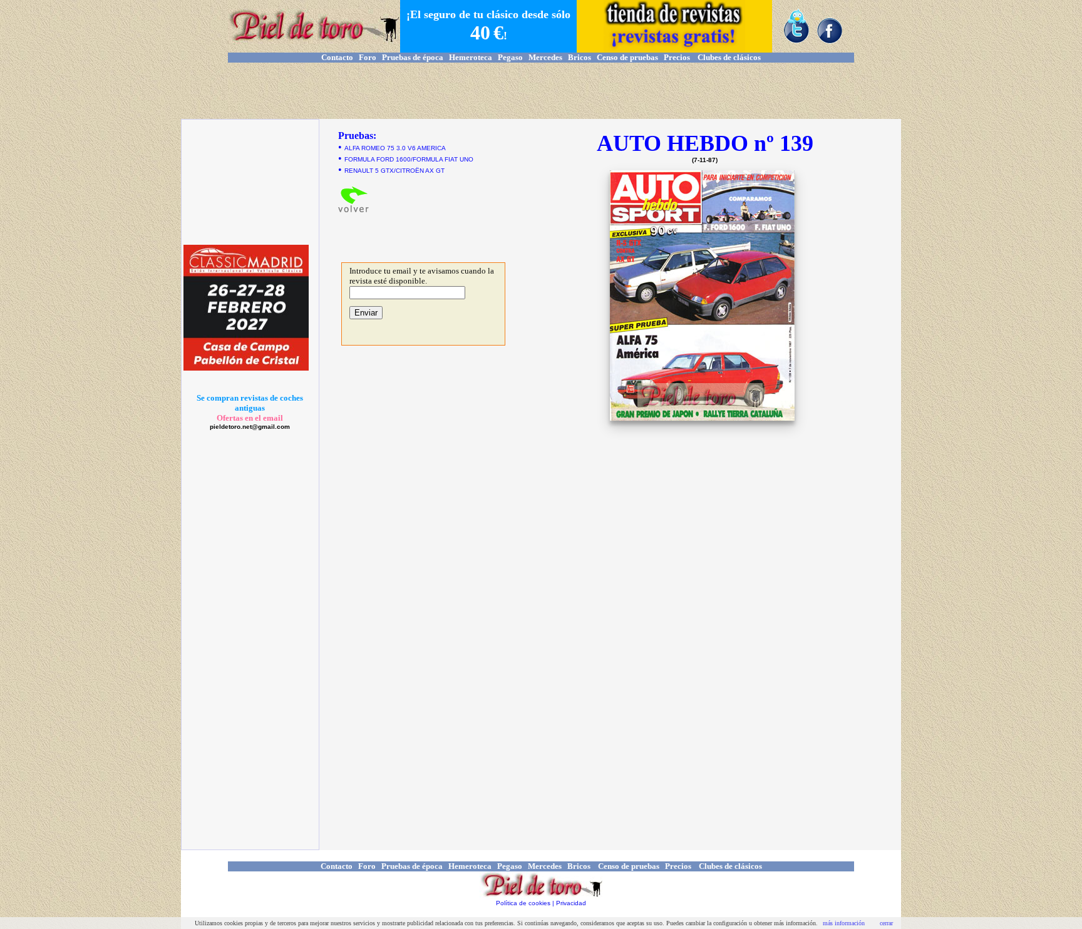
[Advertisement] (541, 91)
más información (844, 923)
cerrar (886, 923)
